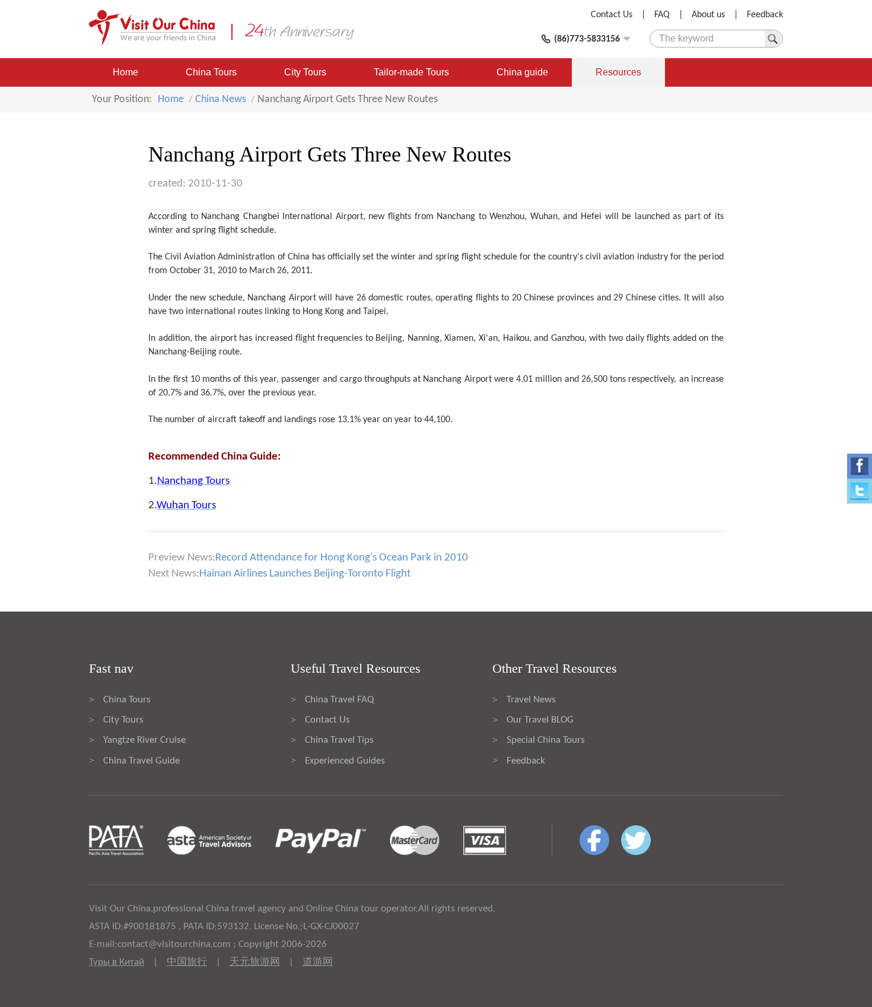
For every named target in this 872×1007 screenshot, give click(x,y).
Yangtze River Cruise (144, 740)
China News (220, 99)
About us (708, 15)
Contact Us (611, 15)
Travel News (531, 700)
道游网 (318, 962)
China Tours (211, 72)
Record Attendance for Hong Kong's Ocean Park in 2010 (341, 557)
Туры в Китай (116, 962)
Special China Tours (546, 740)
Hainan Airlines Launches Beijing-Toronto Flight (304, 574)
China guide (522, 72)
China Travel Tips (339, 740)
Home (125, 72)
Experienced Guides (345, 761)
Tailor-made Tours (411, 72)
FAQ (662, 15)
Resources (618, 72)
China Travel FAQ (339, 700)
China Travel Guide (141, 761)
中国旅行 (187, 962)
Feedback (765, 15)
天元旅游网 (255, 962)
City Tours (305, 72)
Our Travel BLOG (540, 720)
